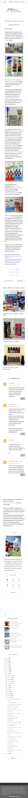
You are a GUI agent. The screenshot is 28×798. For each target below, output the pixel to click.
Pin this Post (15, 275)
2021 (7, 660)
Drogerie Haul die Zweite (11, 341)
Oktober (9, 679)
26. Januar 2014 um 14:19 (14, 385)
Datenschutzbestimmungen (9, 502)
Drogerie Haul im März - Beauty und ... (13, 314)
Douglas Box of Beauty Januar (14, 722)
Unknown (12, 383)
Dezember (9, 675)
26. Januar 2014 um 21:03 (14, 442)
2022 (7, 658)
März (8, 693)
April (8, 691)
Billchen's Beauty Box (16, 461)
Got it (18, 796)
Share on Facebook (14, 269)
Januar (8, 697)
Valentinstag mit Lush (12, 730)
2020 (7, 662)
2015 (7, 671)
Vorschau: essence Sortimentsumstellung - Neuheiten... (13, 741)
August (9, 683)
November (9, 677)
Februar (9, 695)
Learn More (12, 796)
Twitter (7, 587)
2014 (7, 673)
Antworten (23, 398)
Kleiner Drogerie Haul (12, 708)
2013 (7, 753)
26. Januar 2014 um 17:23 (14, 406)
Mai (8, 689)
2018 (7, 666)
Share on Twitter (15, 272)
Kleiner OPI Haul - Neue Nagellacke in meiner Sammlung (12, 718)
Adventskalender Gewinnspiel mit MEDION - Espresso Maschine (16, 624)
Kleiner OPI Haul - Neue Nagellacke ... (10, 368)
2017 (7, 668)
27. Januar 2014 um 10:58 (14, 463)
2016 (7, 669)
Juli (8, 685)
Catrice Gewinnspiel (14, 627)
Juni (8, 687)
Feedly (19, 587)
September (9, 681)
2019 (7, 664)
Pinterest (13, 587)
